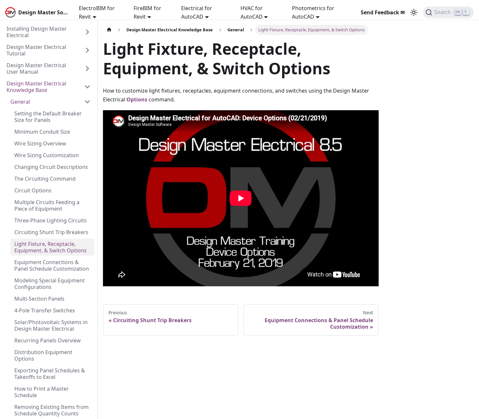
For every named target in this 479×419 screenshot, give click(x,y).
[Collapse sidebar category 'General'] (87, 102)
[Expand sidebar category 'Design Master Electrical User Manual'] (87, 68)
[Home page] (109, 30)
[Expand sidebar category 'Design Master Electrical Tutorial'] (87, 50)
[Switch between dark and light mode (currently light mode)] (414, 12)
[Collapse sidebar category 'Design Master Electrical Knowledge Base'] (87, 86)
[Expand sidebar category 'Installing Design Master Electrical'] (87, 31)
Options (136, 99)
